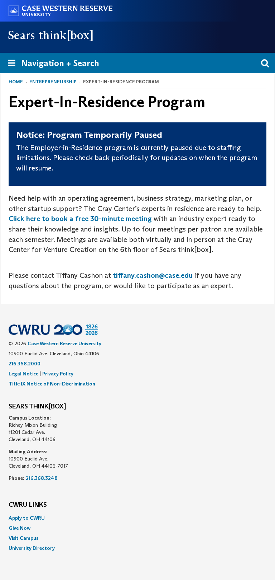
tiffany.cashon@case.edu (153, 275)
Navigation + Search (51, 65)
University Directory (32, 548)
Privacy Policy (57, 373)
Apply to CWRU (27, 518)
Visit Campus (23, 538)
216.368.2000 (24, 363)
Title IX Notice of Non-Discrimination (52, 383)
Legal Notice (23, 373)
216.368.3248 (42, 478)
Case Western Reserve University (64, 343)
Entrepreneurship (53, 81)
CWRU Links (28, 505)
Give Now (19, 528)
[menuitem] (137, 518)
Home (16, 81)
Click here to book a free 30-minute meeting (80, 218)
